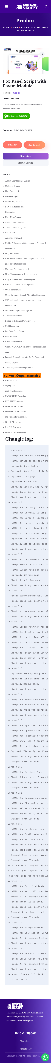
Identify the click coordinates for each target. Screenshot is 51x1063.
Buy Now (12, 145)
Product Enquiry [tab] (25, 163)
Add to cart (34, 145)
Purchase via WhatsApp (18, 116)
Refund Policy (26, 1049)
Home (6, 27)
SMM (15, 27)
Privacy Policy (25, 1041)
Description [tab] (25, 156)
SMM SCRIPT (26, 130)
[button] (46, 6)
